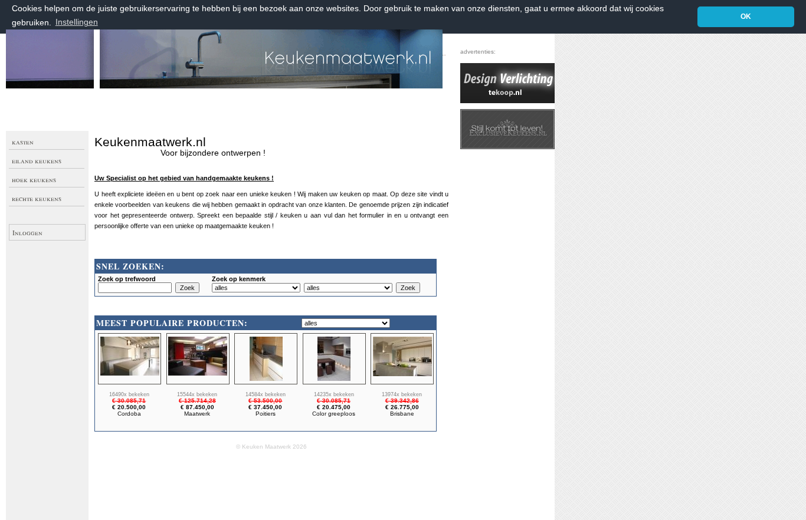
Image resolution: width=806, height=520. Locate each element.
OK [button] (746, 16)
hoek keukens (34, 179)
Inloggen (27, 232)
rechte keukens (36, 198)
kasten (23, 141)
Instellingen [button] (76, 22)
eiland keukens (36, 160)
